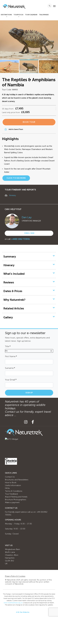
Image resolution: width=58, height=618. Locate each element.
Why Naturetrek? (14, 299)
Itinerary (12, 195)
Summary (9, 256)
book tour (29, 122)
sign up (29, 393)
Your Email (10, 379)
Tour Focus (18, 15)
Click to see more (16, 178)
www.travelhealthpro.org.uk (13, 603)
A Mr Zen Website (22, 612)
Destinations (6, 15)
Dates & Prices (12, 291)
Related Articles (13, 308)
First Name (11, 356)
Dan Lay (27, 217)
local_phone (44, 5)
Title (8, 346)
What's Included (14, 273)
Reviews (8, 282)
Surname (10, 368)
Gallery (8, 317)
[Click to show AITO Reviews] (11, 439)
